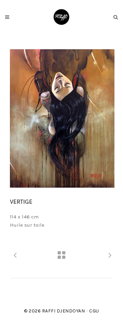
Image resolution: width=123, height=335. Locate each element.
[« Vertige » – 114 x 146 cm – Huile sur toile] (62, 118)
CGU (94, 311)
